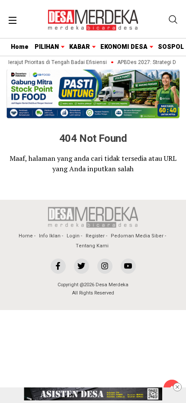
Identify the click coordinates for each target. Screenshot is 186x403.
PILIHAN (47, 46)
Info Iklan (50, 236)
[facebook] (58, 266)
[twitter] (81, 266)
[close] (177, 387)
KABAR (79, 46)
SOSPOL (171, 46)
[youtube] (128, 266)
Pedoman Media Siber (137, 236)
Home (20, 46)
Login (73, 236)
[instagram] (104, 266)
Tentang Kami (92, 246)
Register (95, 236)
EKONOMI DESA (124, 46)
